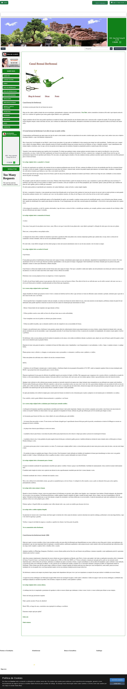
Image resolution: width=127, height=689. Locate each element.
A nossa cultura (37, 653)
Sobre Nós (36, 655)
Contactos (36, 659)
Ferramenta (101, 655)
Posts (67, 661)
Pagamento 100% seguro (7, 662)
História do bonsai (70, 653)
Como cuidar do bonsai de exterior (74, 657)
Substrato (100, 657)
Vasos (99, 661)
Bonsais (100, 653)
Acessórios (100, 659)
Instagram (4, 673)
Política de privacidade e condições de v (11, 655)
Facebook (4, 671)
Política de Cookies (6, 657)
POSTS (5, 123)
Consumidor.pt (5, 664)
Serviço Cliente (37, 661)
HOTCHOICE (7, 119)
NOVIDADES (7, 115)
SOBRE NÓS (7, 75)
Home (3, 48)
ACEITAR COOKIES (117, 680)
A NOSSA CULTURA (8, 79)
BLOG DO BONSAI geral (10, 87)
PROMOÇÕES (7, 111)
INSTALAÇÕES (7, 98)
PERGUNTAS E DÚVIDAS (10, 102)
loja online (68, 662)
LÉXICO (5, 83)
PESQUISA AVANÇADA (120, 48)
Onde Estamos (37, 657)
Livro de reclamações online (8, 659)
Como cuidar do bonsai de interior (74, 655)
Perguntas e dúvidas (71, 664)
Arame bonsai (101, 664)
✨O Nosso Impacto (38, 664)
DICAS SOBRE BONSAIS (10, 95)
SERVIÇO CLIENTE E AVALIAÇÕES (9, 107)
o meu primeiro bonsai (71, 659)
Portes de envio (5, 661)
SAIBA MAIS (117, 683)
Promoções (100, 662)
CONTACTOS (7, 127)
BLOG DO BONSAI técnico (10, 91)
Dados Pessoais (5, 653)
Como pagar (36, 662)
